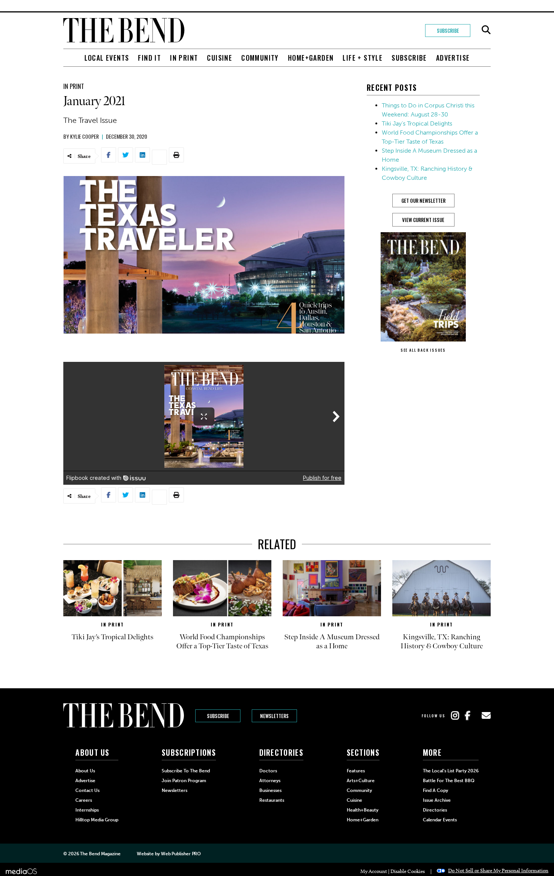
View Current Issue (423, 220)
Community (260, 58)
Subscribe (448, 30)
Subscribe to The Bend (186, 770)
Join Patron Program (184, 780)
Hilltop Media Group (96, 819)
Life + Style (363, 58)
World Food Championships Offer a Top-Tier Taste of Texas (222, 641)
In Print (184, 58)
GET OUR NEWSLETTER (423, 200)
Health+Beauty (362, 810)
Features (356, 770)
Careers (83, 800)
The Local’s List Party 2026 (451, 770)
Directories (435, 810)
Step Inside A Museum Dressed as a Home (332, 641)
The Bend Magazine (100, 853)
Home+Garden (311, 58)
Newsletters (274, 716)
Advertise (453, 58)
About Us (85, 770)
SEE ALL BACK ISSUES (423, 350)
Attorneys (269, 780)
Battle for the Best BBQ (448, 780)
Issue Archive (437, 800)
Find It (149, 58)
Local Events (106, 58)
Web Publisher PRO (181, 853)
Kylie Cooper (84, 136)
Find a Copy (435, 790)
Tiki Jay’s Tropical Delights (417, 123)
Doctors (268, 770)
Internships (87, 810)
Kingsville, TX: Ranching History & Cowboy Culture (442, 641)
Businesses (270, 790)
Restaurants (271, 800)
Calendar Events (440, 819)
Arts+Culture (361, 780)
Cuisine (219, 58)
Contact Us (87, 790)
